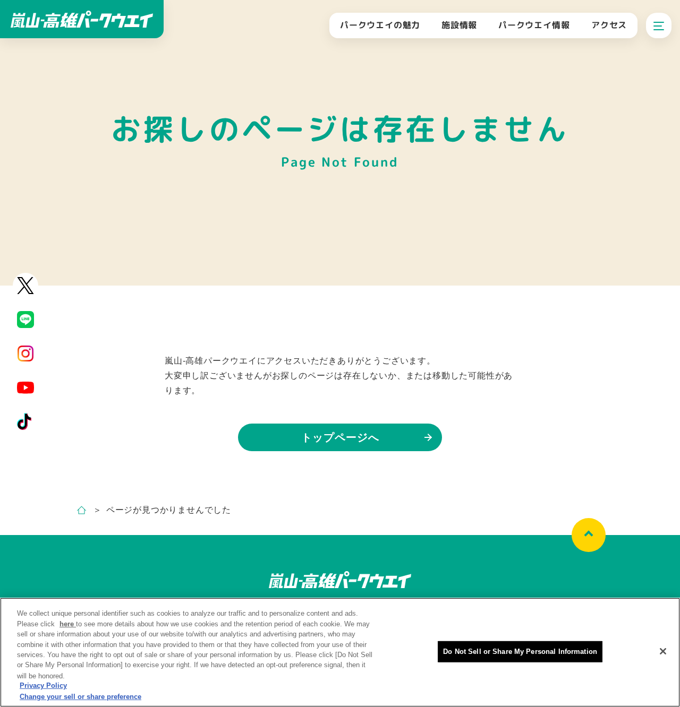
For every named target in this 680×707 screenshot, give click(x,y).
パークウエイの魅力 (380, 25)
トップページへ (340, 437)
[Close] (663, 651)
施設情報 (459, 25)
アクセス (609, 25)
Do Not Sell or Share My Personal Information (520, 652)
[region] (340, 652)
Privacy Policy (43, 686)
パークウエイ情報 (534, 25)
